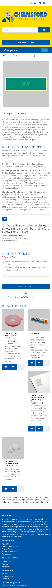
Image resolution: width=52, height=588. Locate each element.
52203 (9, 497)
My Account (6, 574)
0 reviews (19, 297)
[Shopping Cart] (44, 3)
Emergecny (34, 497)
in (30, 502)
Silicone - (35, 333)
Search (9, 56)
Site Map (5, 566)
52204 (14, 497)
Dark (37, 502)
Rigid (43, 500)
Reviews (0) (22, 113)
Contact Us (6, 561)
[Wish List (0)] (40, 3)
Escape (42, 497)
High (23, 500)
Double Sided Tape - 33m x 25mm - (11, 335)
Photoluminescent (17, 502)
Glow (27, 502)
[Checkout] (48, 3)
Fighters (37, 500)
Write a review (29, 297)
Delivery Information (10, 546)
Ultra (42, 502)
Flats (31, 500)
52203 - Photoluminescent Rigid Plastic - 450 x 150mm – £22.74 (26, 262)
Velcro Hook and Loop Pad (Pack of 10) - (12, 463)
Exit (46, 497)
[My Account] (35, 3)
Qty (3, 274)
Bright (47, 502)
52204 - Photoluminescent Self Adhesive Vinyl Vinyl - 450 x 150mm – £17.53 (27, 268)
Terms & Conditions (10, 551)
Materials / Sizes (9, 257)
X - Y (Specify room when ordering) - (24, 56)
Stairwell (9, 500)
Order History (7, 576)
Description (8, 113)
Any (19, 497)
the (33, 502)
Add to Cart (26, 286)
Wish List (5, 579)
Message (25, 497)
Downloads (6, 554)
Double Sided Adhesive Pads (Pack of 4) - (38, 397)
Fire (3, 500)
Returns (5, 564)
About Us (5, 544)
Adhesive (5, 502)
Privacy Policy (7, 549)
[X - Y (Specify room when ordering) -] (26, 84)
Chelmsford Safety (15, 236)
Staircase (16, 500)
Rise (27, 500)
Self (47, 500)
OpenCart (16, 583)
